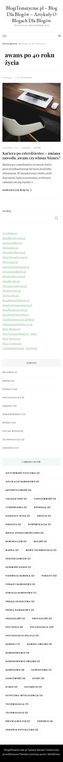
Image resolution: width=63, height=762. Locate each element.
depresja (42, 507)
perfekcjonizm (18, 558)
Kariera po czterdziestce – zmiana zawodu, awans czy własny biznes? (31, 155)
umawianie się (17, 721)
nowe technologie (41, 550)
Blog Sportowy (11, 339)
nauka (12, 550)
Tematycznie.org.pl (14, 286)
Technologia (11, 439)
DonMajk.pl (9, 233)
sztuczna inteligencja (24, 695)
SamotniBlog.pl (12, 243)
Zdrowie (8, 448)
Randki (7, 406)
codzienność (45, 499)
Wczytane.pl (10, 262)
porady (49, 576)
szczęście (33, 687)
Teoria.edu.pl (10, 295)
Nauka (6, 381)
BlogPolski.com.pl (13, 276)
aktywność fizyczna (22, 473)
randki (12, 644)
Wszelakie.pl (10, 248)
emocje (44, 516)
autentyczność (18, 490)
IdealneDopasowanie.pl (17, 305)
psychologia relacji (22, 635)
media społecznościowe (24, 533)
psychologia (41, 627)
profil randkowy (19, 610)
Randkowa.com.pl (13, 238)
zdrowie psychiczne (21, 730)
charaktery (16, 499)
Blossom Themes (19, 754)
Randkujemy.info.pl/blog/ (18, 319)
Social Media (11, 431)
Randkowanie (11, 414)
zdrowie (45, 721)
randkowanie (17, 653)
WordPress (53, 754)
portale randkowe (20, 593)
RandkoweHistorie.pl (15, 300)
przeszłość (15, 618)
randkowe (14, 670)
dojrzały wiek (17, 516)
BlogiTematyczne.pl (15, 257)
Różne (37, 148)
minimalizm (15, 541)
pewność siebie (18, 567)
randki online (39, 644)
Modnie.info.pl (11, 291)
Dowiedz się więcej (15, 190)
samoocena (41, 670)
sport (38, 678)
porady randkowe (20, 584)
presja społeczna (19, 601)
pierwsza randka (19, 576)
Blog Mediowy (11, 329)
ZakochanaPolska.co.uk (17, 324)
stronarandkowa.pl (14, 271)
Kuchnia (8, 372)
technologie (16, 712)
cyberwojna (16, 507)
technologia (16, 704)
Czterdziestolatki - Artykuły (19, 348)
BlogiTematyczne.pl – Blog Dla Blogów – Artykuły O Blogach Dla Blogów (31, 14)
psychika (14, 627)
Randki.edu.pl (11, 281)
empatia (13, 524)
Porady (26, 148)
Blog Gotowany (12, 343)
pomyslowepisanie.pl (15, 267)
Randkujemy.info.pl (14, 310)
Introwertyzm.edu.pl (15, 315)
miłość (40, 541)
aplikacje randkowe (22, 481)
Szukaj (6, 211)
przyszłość (42, 618)
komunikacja (39, 524)
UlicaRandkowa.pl (13, 252)
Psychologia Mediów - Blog (19, 334)
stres (11, 687)
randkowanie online (22, 661)
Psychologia (10, 397)
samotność (15, 678)
